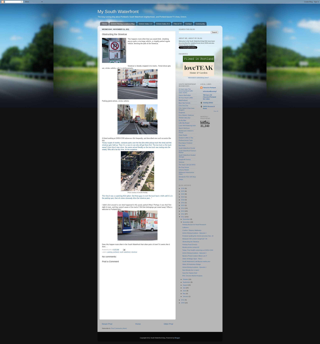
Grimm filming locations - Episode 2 (194, 267)
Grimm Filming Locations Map (123, 24)
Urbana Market (184, 170)
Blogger (177, 338)
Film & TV (178, 24)
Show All (216, 111)
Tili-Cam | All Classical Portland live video (209, 97)
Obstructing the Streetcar (190, 241)
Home (104, 24)
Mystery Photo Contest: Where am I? (194, 256)
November (186, 222)
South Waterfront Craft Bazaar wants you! (196, 261)
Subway (181, 162)
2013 (183, 211)
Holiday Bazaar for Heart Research (194, 224)
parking (109, 252)
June (184, 290)
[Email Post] (124, 249)
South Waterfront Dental (187, 148)
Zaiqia (181, 179)
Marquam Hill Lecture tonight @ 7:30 (194, 239)
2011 (183, 217)
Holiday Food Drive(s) (189, 244)
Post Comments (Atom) (119, 328)
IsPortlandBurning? (210, 91)
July (184, 288)
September (187, 282)
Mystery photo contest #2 (190, 247)
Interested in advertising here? (198, 77)
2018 (183, 200)
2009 (183, 303)
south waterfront (125, 252)
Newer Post (107, 324)
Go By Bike (182, 120)
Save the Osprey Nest (189, 273)
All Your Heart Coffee (186, 98)
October (185, 279)
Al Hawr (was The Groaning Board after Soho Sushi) (186, 90)
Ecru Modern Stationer (186, 115)
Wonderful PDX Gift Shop (187, 177)
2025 (183, 191)
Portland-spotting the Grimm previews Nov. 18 (197, 236)
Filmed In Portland (209, 87)
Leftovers (185, 227)
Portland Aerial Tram (186, 140)
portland (116, 252)
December (186, 219)
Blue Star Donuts (184, 103)
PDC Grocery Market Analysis (192, 276)
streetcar (134, 252)
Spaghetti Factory (185, 159)
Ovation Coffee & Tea (186, 138)
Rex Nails (182, 145)
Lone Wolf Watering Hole (187, 125)
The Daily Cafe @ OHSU (187, 165)
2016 (183, 202)
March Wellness (184, 128)
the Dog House (184, 167)
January (186, 296)
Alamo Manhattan (185, 95)
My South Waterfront (118, 11)
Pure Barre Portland (185, 143)
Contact (189, 24)
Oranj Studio (183, 135)
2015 (183, 205)
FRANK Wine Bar (184, 118)
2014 (183, 208)
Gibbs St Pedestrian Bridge (191, 264)
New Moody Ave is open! (190, 270)
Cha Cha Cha (183, 105)
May (184, 293)
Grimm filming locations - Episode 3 (194, 253)
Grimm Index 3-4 (163, 24)
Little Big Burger (184, 123)
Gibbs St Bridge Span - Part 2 (192, 259)
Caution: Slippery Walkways (191, 230)
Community (200, 24)
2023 (183, 197)
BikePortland (183, 100)
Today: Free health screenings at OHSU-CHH (197, 250)
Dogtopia (182, 112)
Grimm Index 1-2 (145, 24)
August (185, 285)
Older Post (168, 324)
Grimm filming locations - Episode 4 (194, 233)
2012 (183, 214)
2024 (183, 194)
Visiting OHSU (208, 103)
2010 (183, 300)
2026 (183, 188)
